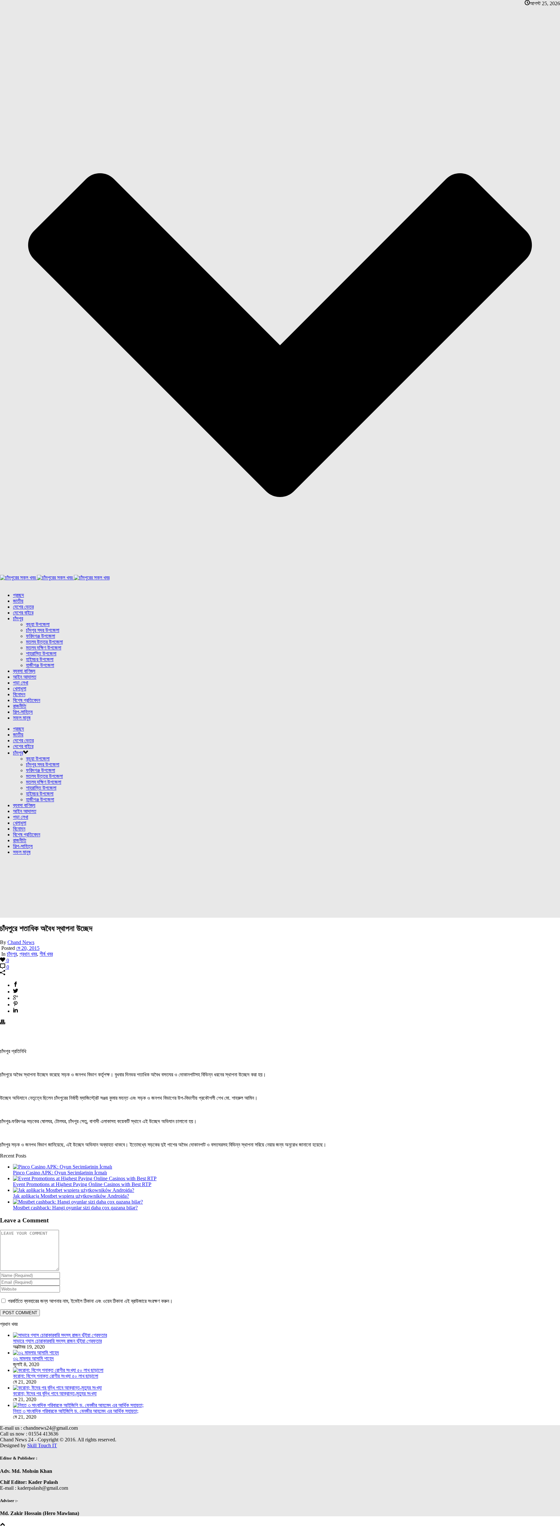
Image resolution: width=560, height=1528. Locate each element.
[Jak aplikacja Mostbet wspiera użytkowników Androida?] (73, 1190)
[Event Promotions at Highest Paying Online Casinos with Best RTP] (85, 1178)
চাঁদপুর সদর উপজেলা (42, 630)
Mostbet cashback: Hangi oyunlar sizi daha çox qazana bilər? (75, 1207)
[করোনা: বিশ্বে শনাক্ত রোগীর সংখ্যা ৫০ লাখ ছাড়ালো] (58, 1370)
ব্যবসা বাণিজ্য (24, 671)
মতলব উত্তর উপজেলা (44, 642)
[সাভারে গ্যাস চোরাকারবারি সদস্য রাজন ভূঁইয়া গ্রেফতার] (60, 1335)
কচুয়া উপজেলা (38, 624)
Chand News (20, 942)
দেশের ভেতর (23, 607)
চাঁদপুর (18, 618)
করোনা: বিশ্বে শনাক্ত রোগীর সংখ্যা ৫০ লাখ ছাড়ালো (55, 1376)
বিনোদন (19, 694)
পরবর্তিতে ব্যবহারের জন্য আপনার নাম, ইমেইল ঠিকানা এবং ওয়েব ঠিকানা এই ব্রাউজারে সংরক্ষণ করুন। (90, 1301)
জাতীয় (18, 601)
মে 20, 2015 (28, 948)
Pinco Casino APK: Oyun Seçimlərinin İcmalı (60, 1172)
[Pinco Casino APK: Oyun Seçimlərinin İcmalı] (62, 1167)
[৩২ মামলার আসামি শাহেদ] (36, 1352)
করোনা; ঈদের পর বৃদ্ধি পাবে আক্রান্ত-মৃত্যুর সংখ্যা (55, 1393)
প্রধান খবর (28, 954)
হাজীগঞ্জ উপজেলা (40, 665)
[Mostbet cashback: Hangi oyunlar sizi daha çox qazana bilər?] (78, 1202)
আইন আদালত (24, 677)
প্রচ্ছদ (18, 595)
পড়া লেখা (20, 682)
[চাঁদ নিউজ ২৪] (55, 577)
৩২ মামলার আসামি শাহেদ (33, 1358)
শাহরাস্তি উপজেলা (41, 653)
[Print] (2, 1022)
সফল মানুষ (21, 718)
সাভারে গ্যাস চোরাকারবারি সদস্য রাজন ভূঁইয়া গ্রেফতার (57, 1341)
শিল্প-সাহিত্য (23, 712)
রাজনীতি (19, 706)
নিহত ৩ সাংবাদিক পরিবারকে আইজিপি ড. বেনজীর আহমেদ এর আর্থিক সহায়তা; (75, 1411)
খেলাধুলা (19, 688)
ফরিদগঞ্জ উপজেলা (40, 636)
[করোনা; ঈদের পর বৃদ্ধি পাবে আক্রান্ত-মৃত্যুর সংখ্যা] (57, 1387)
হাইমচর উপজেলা (39, 659)
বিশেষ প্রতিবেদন (26, 700)
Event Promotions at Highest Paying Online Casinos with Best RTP (82, 1184)
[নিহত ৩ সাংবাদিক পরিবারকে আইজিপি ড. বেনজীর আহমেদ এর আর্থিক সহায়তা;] (78, 1405)
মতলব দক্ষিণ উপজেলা (43, 647)
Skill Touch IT (42, 1445)
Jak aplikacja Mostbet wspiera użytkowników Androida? (71, 1196)
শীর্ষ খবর (46, 954)
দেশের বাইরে (23, 612)
